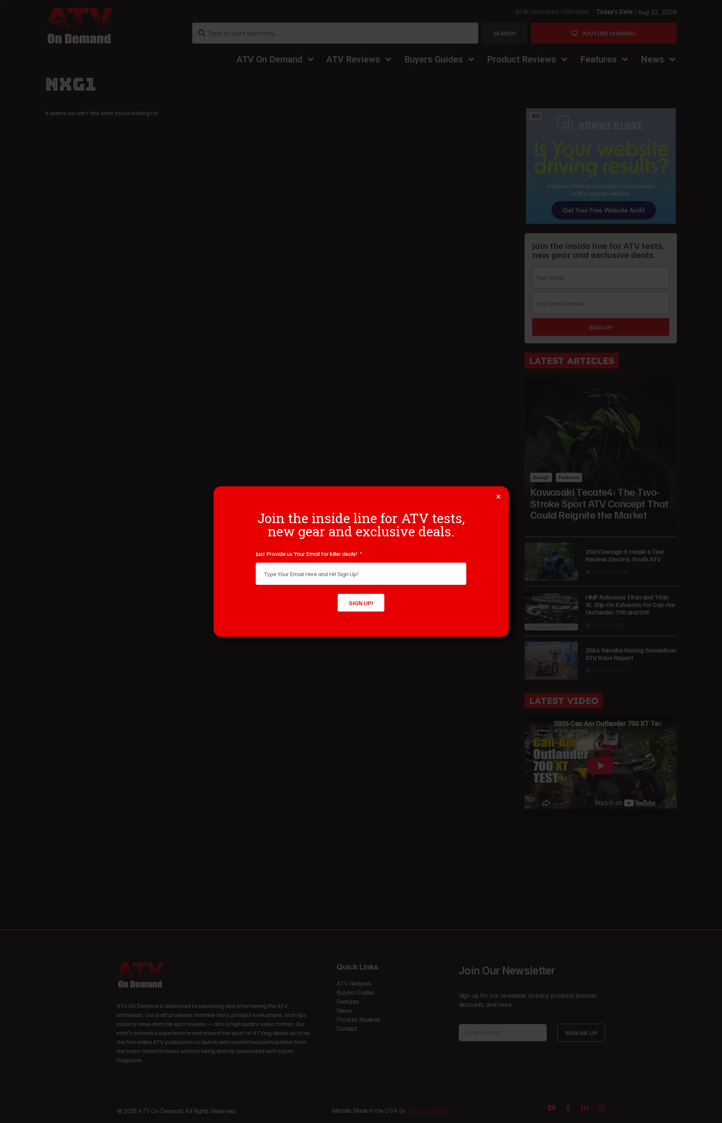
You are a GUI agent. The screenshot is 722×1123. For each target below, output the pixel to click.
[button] (498, 496)
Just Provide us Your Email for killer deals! (307, 553)
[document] (361, 561)
